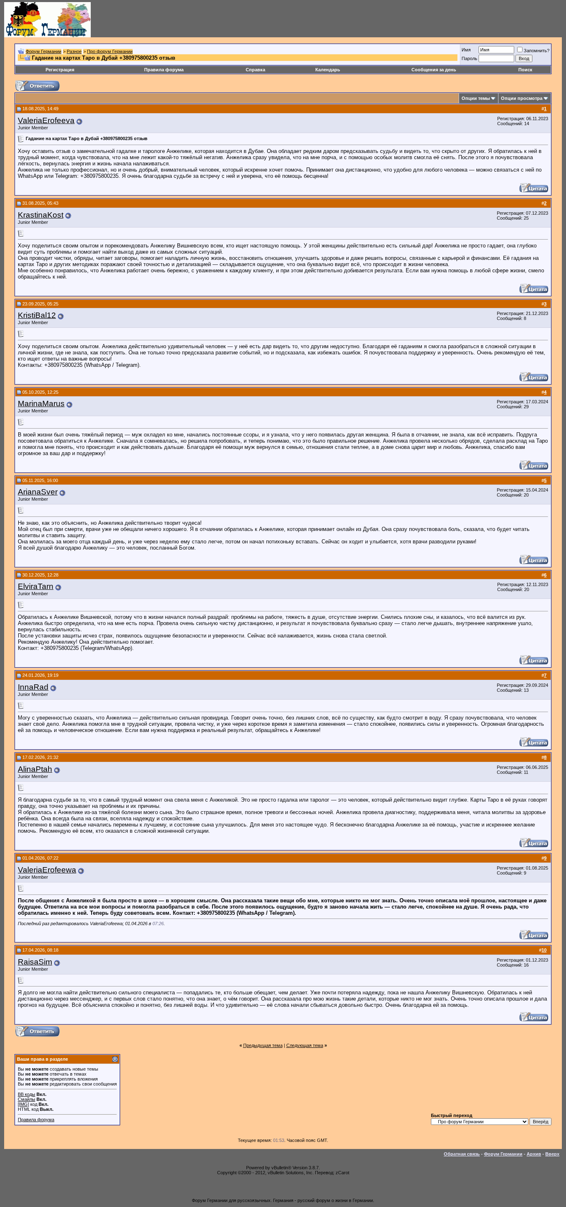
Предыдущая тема (263, 1045)
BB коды (26, 1094)
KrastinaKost (40, 215)
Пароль (469, 58)
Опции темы (476, 98)
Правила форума (164, 69)
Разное (74, 51)
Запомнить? (536, 50)
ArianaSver (38, 491)
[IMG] (23, 1104)
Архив (534, 1153)
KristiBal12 (37, 315)
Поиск (525, 69)
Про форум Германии (110, 51)
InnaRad (33, 687)
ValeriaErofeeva (46, 120)
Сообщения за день (433, 69)
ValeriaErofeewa (47, 869)
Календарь (327, 69)
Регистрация (60, 69)
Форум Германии (43, 51)
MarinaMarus (41, 403)
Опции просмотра (521, 98)
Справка (255, 69)
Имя (466, 49)
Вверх (552, 1153)
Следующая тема (304, 1045)
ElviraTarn (35, 586)
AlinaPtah (35, 769)
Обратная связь (462, 1153)
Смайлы (26, 1099)
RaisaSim (35, 961)
